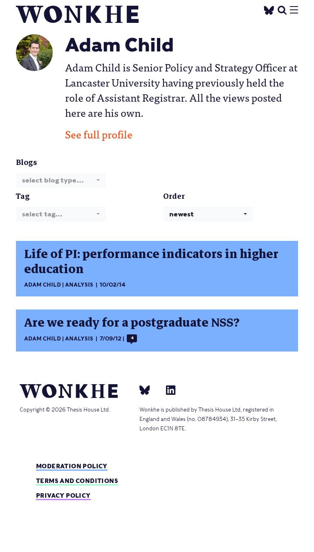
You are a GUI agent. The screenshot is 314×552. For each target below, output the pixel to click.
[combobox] (60, 180)
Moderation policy (72, 466)
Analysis (79, 285)
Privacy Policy (63, 495)
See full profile (98, 133)
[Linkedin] (167, 389)
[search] (282, 9)
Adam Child (42, 285)
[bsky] (149, 389)
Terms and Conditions (77, 480)
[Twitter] (269, 9)
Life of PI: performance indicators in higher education (151, 261)
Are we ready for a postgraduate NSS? (132, 323)
